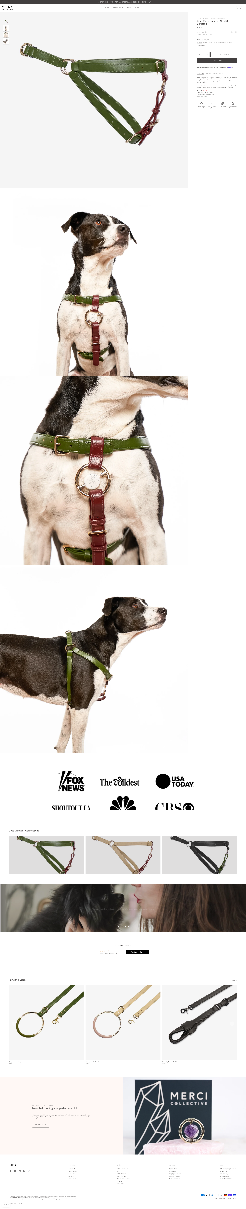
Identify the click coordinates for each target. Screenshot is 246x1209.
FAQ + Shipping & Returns (228, 1168)
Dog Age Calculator (175, 1173)
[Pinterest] (24, 1171)
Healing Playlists (174, 1176)
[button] (119, 927)
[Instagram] (20, 1171)
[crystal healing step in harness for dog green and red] (6, 28)
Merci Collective (18, 1203)
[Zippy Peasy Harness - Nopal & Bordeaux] (6, 21)
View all (234, 980)
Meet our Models (174, 1178)
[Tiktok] (29, 1171)
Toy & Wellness (121, 1176)
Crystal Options (218, 73)
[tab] (201, 73)
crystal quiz (40, 1125)
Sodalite (229, 42)
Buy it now (217, 61)
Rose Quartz (201, 45)
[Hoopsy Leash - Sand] (123, 1022)
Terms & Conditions (226, 1178)
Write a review (137, 952)
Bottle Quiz (172, 1171)
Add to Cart (224, 54)
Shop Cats (120, 1183)
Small (199, 34)
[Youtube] (15, 1171)
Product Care (224, 1171)
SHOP (107, 8)
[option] (6, 21)
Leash (119, 1171)
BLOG (137, 8)
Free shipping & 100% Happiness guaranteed (211, 18)
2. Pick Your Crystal (203, 39)
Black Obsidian (208, 42)
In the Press (72, 1178)
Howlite (199, 42)
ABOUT (128, 8)
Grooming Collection (123, 1178)
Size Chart (205, 91)
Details (208, 73)
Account (230, 8)
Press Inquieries (73, 1171)
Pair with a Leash (17, 980)
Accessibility (224, 1173)
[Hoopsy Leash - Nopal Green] (46, 1022)
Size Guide (234, 32)
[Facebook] (11, 1171)
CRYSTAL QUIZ (118, 8)
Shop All (119, 1181)
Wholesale (72, 1173)
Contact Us (72, 1168)
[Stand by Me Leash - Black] (199, 1022)
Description (200, 73)
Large (210, 34)
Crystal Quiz (173, 1168)
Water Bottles (121, 1173)
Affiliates (71, 1176)
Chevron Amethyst (220, 42)
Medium (204, 34)
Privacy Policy (224, 1176)
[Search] (237, 8)
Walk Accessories (122, 1168)
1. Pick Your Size (217, 32)
